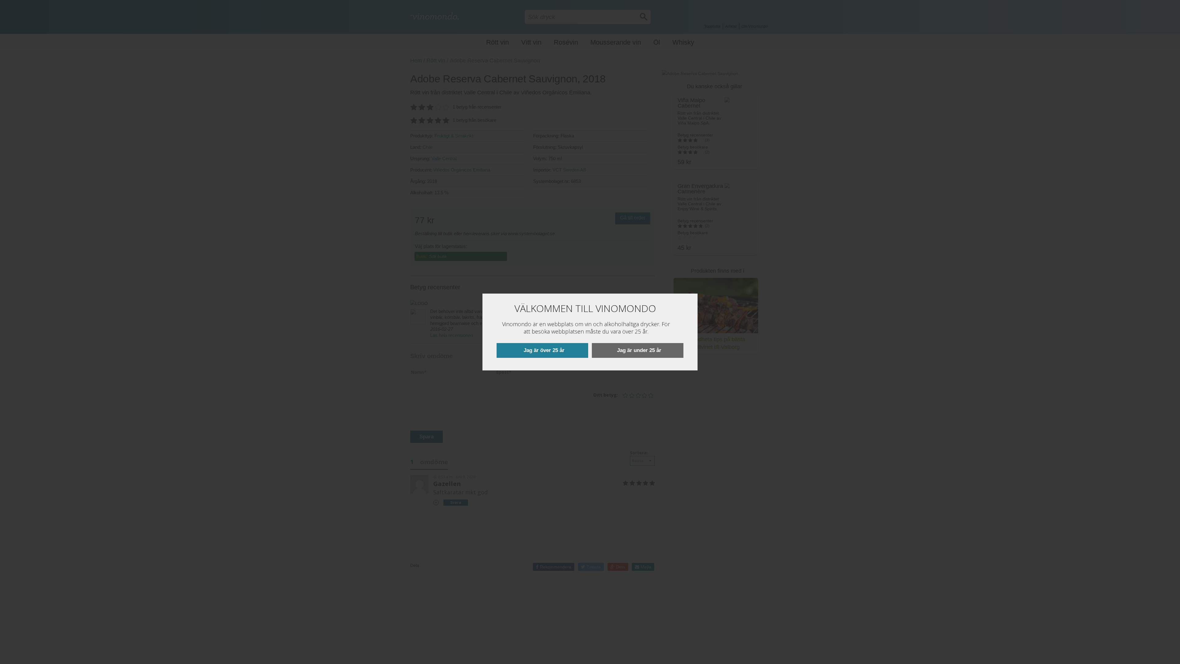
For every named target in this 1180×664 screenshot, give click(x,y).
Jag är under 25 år (639, 350)
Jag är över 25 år (544, 350)
